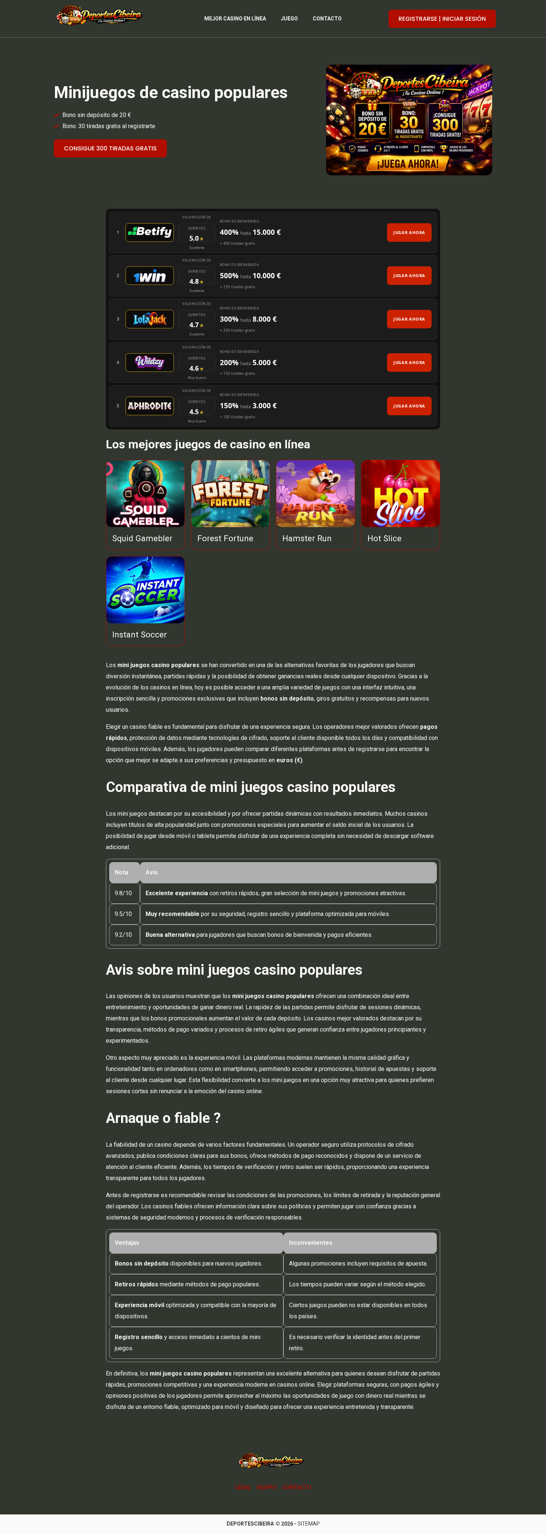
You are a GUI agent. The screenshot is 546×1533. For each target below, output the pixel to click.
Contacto (327, 19)
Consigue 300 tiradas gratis (110, 148)
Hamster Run (307, 538)
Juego (289, 19)
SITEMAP (309, 1524)
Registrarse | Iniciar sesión (442, 18)
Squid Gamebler (142, 538)
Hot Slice (384, 538)
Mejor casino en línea (235, 19)
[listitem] (273, 232)
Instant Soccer (139, 634)
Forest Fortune (225, 538)
